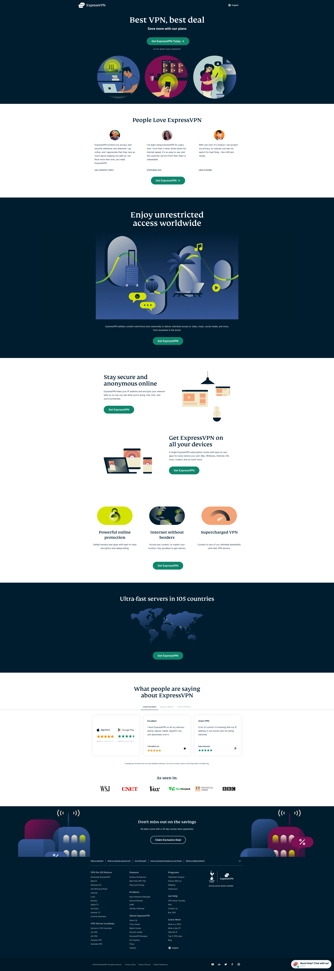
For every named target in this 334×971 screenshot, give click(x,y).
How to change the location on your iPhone (166, 861)
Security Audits (135, 932)
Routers (94, 901)
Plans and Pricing (136, 885)
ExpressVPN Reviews (138, 936)
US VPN (94, 932)
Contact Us (173, 908)
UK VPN (94, 936)
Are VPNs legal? (140, 861)
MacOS (94, 881)
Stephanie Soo (154, 170)
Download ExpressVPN (100, 877)
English (235, 5)
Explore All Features (137, 877)
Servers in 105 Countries (101, 928)
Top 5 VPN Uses (175, 936)
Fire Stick (95, 908)
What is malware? (97, 861)
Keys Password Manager (139, 897)
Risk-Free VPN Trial (137, 881)
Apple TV (95, 904)
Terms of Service (144, 965)
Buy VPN (172, 912)
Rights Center (135, 928)
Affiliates (171, 885)
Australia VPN (96, 944)
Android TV (95, 912)
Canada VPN (96, 940)
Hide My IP (172, 932)
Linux (93, 897)
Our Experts (134, 940)
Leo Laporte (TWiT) (104, 170)
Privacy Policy (130, 965)
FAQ (170, 904)
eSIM (131, 904)
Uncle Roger (205, 170)
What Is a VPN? (174, 924)
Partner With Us (174, 881)
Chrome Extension (98, 916)
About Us (133, 920)
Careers (132, 948)
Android (94, 893)
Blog (170, 940)
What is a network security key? (119, 861)
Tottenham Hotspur (176, 877)
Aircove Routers (136, 901)
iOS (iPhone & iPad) (99, 889)
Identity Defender (136, 908)
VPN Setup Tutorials (176, 901)
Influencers (172, 889)
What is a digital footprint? (195, 861)
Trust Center (134, 924)
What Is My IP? (174, 928)
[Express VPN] (91, 5)
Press (131, 944)
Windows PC (96, 885)
